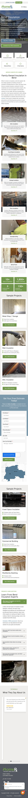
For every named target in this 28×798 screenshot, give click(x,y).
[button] (8, 761)
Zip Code (5, 435)
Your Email (5, 424)
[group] (14, 704)
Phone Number (6, 430)
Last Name (5, 418)
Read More (13, 130)
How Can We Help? (7, 441)
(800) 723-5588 (11, 2)
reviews (3, 98)
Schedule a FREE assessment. (10, 621)
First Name (5, 413)
